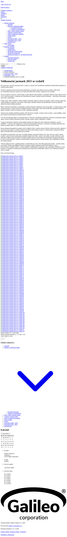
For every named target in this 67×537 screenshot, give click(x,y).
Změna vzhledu (5, 532)
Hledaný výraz (21, 64)
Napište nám (11, 61)
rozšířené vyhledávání (7, 67)
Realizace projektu (9, 46)
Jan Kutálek (11, 45)
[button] (35, 410)
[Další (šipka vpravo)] (3, 339)
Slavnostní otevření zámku (15, 51)
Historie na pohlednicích (18, 29)
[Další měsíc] (9, 434)
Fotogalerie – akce (9, 75)
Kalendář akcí (11, 42)
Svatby (10, 37)
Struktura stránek (14, 532)
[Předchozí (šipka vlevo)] (1, 339)
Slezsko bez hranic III (14, 53)
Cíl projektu (11, 48)
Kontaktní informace (13, 58)
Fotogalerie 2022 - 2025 (14, 40)
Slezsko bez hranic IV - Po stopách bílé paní (20, 54)
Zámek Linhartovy (9, 23)
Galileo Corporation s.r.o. (15, 526)
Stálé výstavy (8, 43)
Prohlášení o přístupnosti (7, 535)
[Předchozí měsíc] (1, 434)
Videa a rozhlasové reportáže (16, 34)
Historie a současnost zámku (15, 26)
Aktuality (10, 24)
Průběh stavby (12, 50)
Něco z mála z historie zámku (16, 31)
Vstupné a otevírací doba (14, 32)
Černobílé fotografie (16, 28)
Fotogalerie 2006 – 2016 (14, 39)
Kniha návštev (12, 35)
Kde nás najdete (12, 59)
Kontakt (6, 56)
